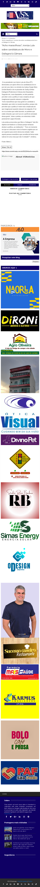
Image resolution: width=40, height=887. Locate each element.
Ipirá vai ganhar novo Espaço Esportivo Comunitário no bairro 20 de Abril (23, 829)
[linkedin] (20, 817)
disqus (20, 185)
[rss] (25, 1)
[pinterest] (14, 1)
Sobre (30, 881)
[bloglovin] (18, 1)
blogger (7, 185)
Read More (8, 814)
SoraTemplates (22, 881)
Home (4, 38)
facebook (32, 185)
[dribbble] (21, 1)
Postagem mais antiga (29, 179)
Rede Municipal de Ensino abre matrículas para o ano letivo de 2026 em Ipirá (23, 836)
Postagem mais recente (10, 179)
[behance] (28, 1)
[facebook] (3, 1)
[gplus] (10, 1)
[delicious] (36, 1)
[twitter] (7, 1)
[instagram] (32, 1)
